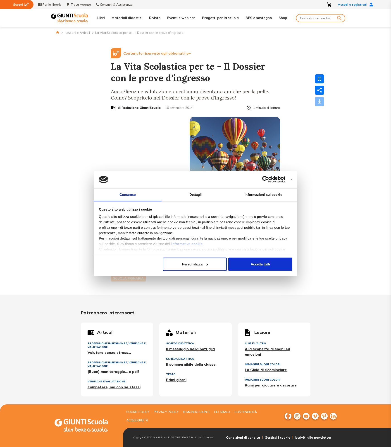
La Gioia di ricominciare (266, 369)
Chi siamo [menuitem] (222, 412)
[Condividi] (319, 90)
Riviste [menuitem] (154, 18)
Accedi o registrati (352, 4)
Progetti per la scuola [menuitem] (220, 18)
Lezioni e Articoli (78, 33)
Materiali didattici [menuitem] (127, 18)
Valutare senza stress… (109, 352)
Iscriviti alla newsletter (313, 437)
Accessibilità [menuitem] (137, 420)
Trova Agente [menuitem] (81, 4)
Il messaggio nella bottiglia (190, 349)
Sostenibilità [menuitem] (245, 412)
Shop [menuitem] (283, 18)
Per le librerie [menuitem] (52, 4)
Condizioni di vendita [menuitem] (243, 437)
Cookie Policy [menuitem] (137, 412)
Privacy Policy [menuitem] (166, 412)
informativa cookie (187, 243)
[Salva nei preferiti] (319, 78)
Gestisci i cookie (277, 437)
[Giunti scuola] (85, 426)
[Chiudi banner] (291, 179)
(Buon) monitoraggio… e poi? (113, 371)
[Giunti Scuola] (69, 18)
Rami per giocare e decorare (271, 385)
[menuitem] (288, 416)
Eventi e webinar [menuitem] (181, 18)
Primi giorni (176, 379)
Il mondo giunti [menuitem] (196, 412)
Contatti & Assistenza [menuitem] (116, 4)
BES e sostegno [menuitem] (259, 18)
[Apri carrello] (329, 4)
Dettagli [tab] (195, 194)
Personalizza (192, 264)
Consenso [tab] (127, 194)
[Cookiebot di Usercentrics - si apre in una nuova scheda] (265, 179)
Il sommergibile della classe (191, 364)
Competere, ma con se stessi (114, 387)
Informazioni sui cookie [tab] (263, 194)
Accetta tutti (260, 264)
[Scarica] (319, 101)
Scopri (18, 4)
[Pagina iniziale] (57, 32)
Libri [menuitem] (101, 18)
